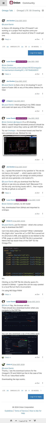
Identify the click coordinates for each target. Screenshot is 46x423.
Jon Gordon (11, 21)
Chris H (9, 221)
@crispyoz (17, 122)
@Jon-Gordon (7, 65)
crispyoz (10, 101)
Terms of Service (21, 411)
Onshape (11, 131)
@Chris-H (5, 305)
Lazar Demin (11, 61)
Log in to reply (36, 53)
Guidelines (9, 411)
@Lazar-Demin (8, 24)
